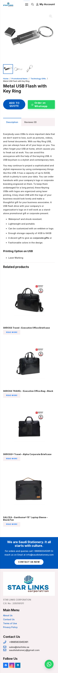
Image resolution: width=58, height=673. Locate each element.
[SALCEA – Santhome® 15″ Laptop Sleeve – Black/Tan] (29, 465)
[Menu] (26, 4)
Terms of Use (10, 623)
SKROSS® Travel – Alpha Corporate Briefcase (27, 454)
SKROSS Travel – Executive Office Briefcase (26, 327)
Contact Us (9, 619)
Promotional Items (19, 79)
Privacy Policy (10, 627)
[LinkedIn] (17, 665)
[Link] (8, 4)
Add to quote (14, 104)
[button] (51, 16)
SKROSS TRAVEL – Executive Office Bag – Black (28, 391)
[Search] (32, 4)
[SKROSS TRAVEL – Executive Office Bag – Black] (29, 339)
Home (5, 79)
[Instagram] (11, 665)
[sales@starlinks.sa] (6, 647)
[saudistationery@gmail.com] (6, 650)
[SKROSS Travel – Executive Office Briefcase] (29, 275)
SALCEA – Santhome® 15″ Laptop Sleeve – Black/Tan (25, 518)
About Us (7, 615)
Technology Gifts (38, 79)
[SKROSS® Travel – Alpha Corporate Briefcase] (29, 402)
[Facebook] (5, 665)
